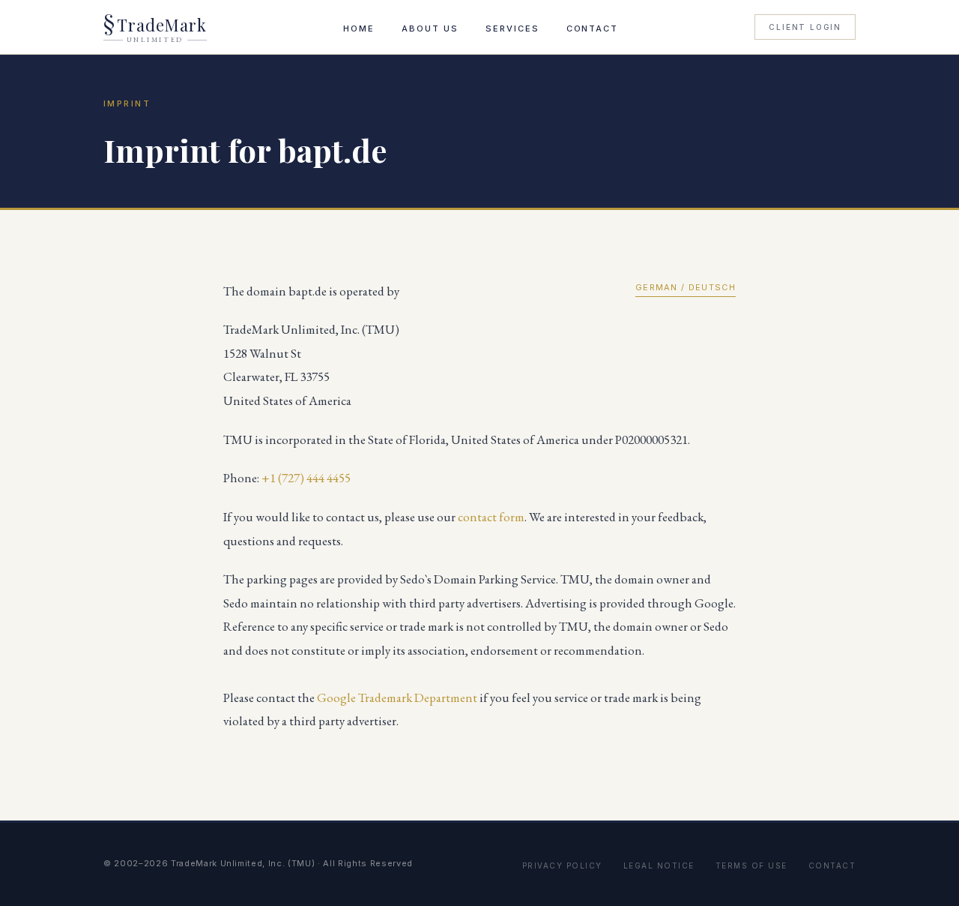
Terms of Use (751, 865)
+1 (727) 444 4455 (306, 478)
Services (512, 28)
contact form (491, 516)
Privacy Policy (562, 865)
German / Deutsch (685, 287)
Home (359, 28)
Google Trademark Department (397, 697)
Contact (592, 28)
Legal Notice (659, 865)
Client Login (805, 27)
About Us (430, 28)
